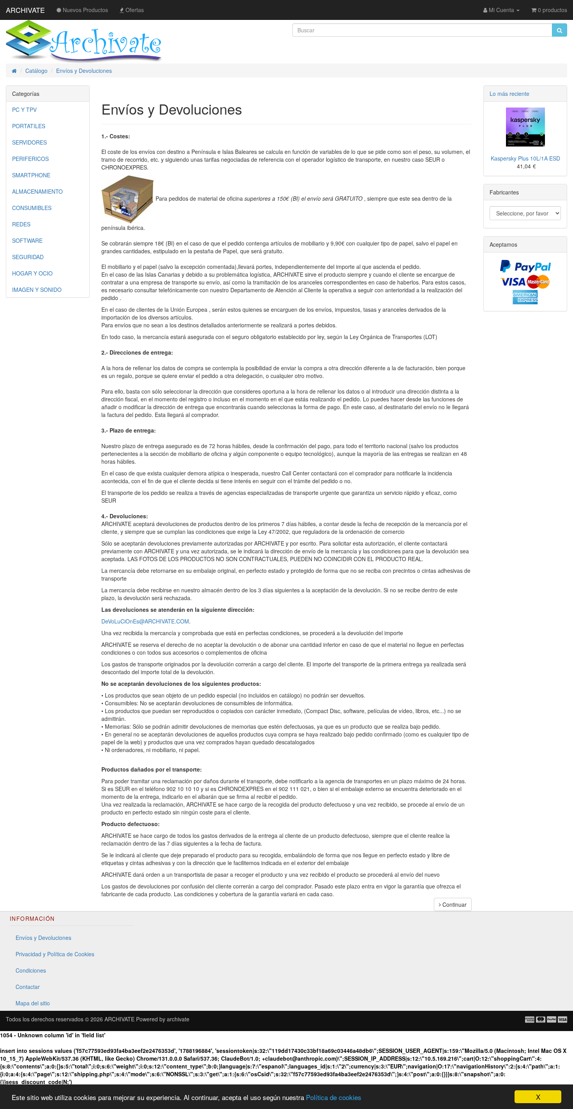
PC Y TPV (24, 109)
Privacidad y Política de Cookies (55, 954)
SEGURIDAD (28, 257)
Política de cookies (333, 1097)
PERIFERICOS (30, 158)
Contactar (28, 987)
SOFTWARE (27, 240)
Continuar (454, 904)
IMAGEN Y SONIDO (37, 289)
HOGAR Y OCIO (32, 273)
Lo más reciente (509, 93)
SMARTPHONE (31, 175)
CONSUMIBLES (31, 208)
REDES (21, 224)
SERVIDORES (29, 142)
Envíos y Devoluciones (43, 937)
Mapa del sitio (33, 1003)
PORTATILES (28, 126)
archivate (178, 1019)
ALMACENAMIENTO (37, 191)
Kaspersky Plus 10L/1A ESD (525, 158)
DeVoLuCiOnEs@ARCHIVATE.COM (145, 621)
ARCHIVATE (25, 10)
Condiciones (31, 970)
